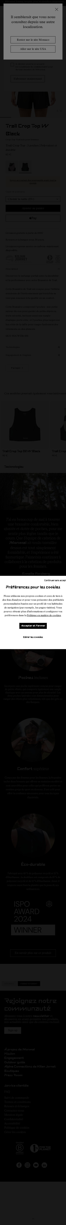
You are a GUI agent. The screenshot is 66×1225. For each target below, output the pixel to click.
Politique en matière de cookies (44, 615)
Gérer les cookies (33, 637)
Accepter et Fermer (33, 626)
